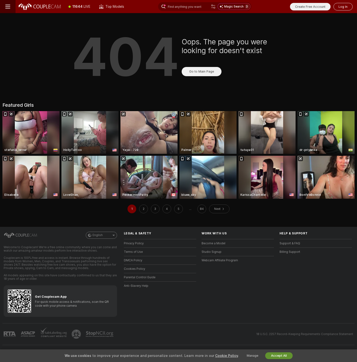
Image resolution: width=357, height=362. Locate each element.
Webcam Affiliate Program (220, 260)
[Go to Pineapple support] (77, 334)
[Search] (213, 6)
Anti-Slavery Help (136, 286)
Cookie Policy (226, 356)
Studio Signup (211, 252)
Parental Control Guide (139, 277)
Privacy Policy (134, 243)
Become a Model (213, 243)
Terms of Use (133, 252)
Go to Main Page (201, 71)
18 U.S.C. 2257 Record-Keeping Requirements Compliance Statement (304, 334)
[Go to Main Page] (40, 6)
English (98, 235)
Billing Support (290, 252)
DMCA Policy (133, 260)
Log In (343, 6)
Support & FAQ (290, 243)
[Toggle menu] (8, 6)
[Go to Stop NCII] (100, 334)
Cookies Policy (134, 269)
